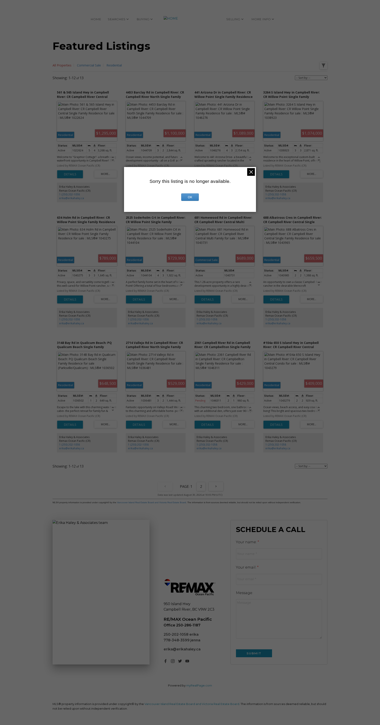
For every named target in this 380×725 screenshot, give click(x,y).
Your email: (246, 567)
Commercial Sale (89, 65)
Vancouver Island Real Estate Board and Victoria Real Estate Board (151, 502)
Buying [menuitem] (143, 19)
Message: (244, 593)
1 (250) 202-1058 (69, 194)
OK (190, 197)
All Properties (62, 65)
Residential (114, 65)
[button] (165, 661)
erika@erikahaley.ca (71, 198)
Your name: (247, 542)
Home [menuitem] (96, 19)
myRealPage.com (199, 685)
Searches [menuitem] (116, 19)
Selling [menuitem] (233, 19)
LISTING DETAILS (70, 174)
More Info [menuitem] (261, 19)
